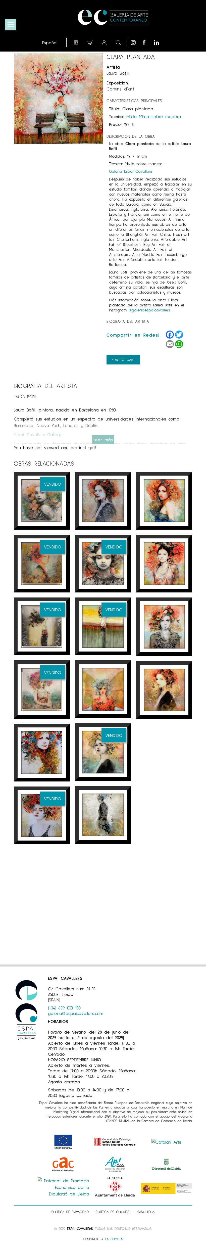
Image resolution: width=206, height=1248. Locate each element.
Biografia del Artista (128, 321)
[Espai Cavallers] (113, 17)
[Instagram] (135, 42)
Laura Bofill (118, 73)
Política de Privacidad (70, 1212)
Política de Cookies (112, 1212)
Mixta (131, 116)
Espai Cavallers (80, 1228)
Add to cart (123, 360)
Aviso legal (146, 1212)
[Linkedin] (158, 42)
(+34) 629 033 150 (64, 1007)
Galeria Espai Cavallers (130, 171)
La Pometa (114, 1239)
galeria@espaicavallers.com (75, 1013)
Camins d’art (120, 88)
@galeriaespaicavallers (149, 309)
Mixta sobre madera (160, 116)
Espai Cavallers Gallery (37, 434)
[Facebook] (146, 42)
